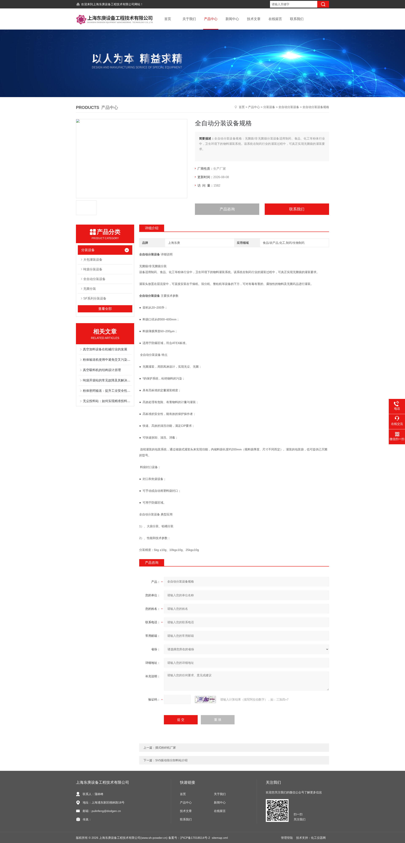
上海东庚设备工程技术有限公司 (113, 4)
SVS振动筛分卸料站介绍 (171, 760)
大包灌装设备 (92, 259)
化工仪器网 (318, 837)
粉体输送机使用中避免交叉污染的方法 (107, 359)
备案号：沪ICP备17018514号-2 (189, 837)
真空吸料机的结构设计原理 (102, 370)
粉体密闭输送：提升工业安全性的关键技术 (107, 390)
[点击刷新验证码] (205, 699)
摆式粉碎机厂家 (165, 747)
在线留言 (275, 19)
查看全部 (105, 308)
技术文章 (254, 19)
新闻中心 (232, 19)
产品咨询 (227, 209)
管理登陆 (287, 837)
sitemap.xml (220, 837)
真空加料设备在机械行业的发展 (105, 349)
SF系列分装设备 (94, 298)
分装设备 (269, 107)
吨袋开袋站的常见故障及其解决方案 (107, 380)
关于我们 (189, 19)
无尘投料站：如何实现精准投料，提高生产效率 (107, 401)
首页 (167, 19)
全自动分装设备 (288, 107)
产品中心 (210, 19)
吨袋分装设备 (92, 269)
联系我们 (297, 19)
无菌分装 (89, 288)
